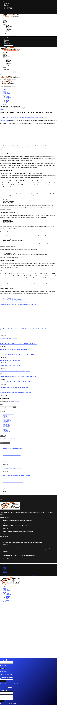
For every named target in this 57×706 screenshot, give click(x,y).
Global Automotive (8, 417)
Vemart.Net (34, 575)
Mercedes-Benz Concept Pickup (31, 304)
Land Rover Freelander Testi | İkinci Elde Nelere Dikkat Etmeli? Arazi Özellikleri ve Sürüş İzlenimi (26, 549)
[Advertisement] (17, 134)
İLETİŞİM (6, 3)
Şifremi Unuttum (3, 671)
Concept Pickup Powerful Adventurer (8, 304)
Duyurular (8, 29)
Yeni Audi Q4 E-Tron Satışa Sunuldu (10, 360)
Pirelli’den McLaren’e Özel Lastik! (10, 365)
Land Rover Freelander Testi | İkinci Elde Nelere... (13, 448)
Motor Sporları (7, 424)
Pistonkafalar (7, 575)
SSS (5, 4)
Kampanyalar (7, 420)
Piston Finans (6, 22)
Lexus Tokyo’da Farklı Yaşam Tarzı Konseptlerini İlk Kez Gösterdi (16, 302)
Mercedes (2, 120)
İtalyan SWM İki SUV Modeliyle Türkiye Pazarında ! (15, 392)
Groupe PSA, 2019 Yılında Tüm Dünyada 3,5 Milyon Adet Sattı (18, 354)
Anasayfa (5, 19)
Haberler (7, 107)
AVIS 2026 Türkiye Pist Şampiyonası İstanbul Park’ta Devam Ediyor (17, 525)
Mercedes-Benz (4, 145)
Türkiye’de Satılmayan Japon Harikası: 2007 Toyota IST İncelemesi (16, 475)
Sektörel (5, 21)
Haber (4, 20)
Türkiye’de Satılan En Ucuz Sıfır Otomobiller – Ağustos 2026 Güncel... (18, 531)
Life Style (6, 421)
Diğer (4, 24)
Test (5, 429)
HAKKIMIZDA (8, 7)
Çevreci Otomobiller (8, 414)
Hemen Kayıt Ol (8, 674)
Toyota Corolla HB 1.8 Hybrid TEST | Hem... (12, 455)
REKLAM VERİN (8, 8)
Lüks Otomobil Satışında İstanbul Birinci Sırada (14, 387)
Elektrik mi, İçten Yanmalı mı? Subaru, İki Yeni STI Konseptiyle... (19, 382)
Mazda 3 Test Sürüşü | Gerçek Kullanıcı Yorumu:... (13, 482)
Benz (7, 120)
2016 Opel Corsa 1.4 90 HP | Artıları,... (10, 461)
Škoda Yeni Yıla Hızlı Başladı (8, 298)
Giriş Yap (10, 687)
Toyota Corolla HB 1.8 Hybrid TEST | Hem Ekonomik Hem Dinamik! (19, 555)
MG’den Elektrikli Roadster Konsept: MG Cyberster (15, 371)
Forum (4, 33)
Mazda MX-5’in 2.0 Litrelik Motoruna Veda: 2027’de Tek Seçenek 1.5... (18, 520)
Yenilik (7, 25)
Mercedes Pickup (20, 304)
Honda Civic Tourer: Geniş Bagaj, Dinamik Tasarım (13, 299)
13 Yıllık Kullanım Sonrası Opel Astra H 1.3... (12, 488)
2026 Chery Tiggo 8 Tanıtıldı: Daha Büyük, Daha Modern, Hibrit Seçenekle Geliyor (22, 542)
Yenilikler (6, 431)
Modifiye (8, 28)
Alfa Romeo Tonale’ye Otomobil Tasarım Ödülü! (12, 300)
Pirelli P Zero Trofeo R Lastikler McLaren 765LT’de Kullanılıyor (18, 344)
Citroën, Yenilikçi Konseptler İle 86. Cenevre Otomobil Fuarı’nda (18, 376)
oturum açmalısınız (14, 401)
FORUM (6, 5)
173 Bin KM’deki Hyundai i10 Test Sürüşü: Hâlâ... (12, 468)
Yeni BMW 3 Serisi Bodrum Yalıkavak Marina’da (14, 349)
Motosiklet (9, 26)
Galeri (7, 30)
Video (7, 32)
